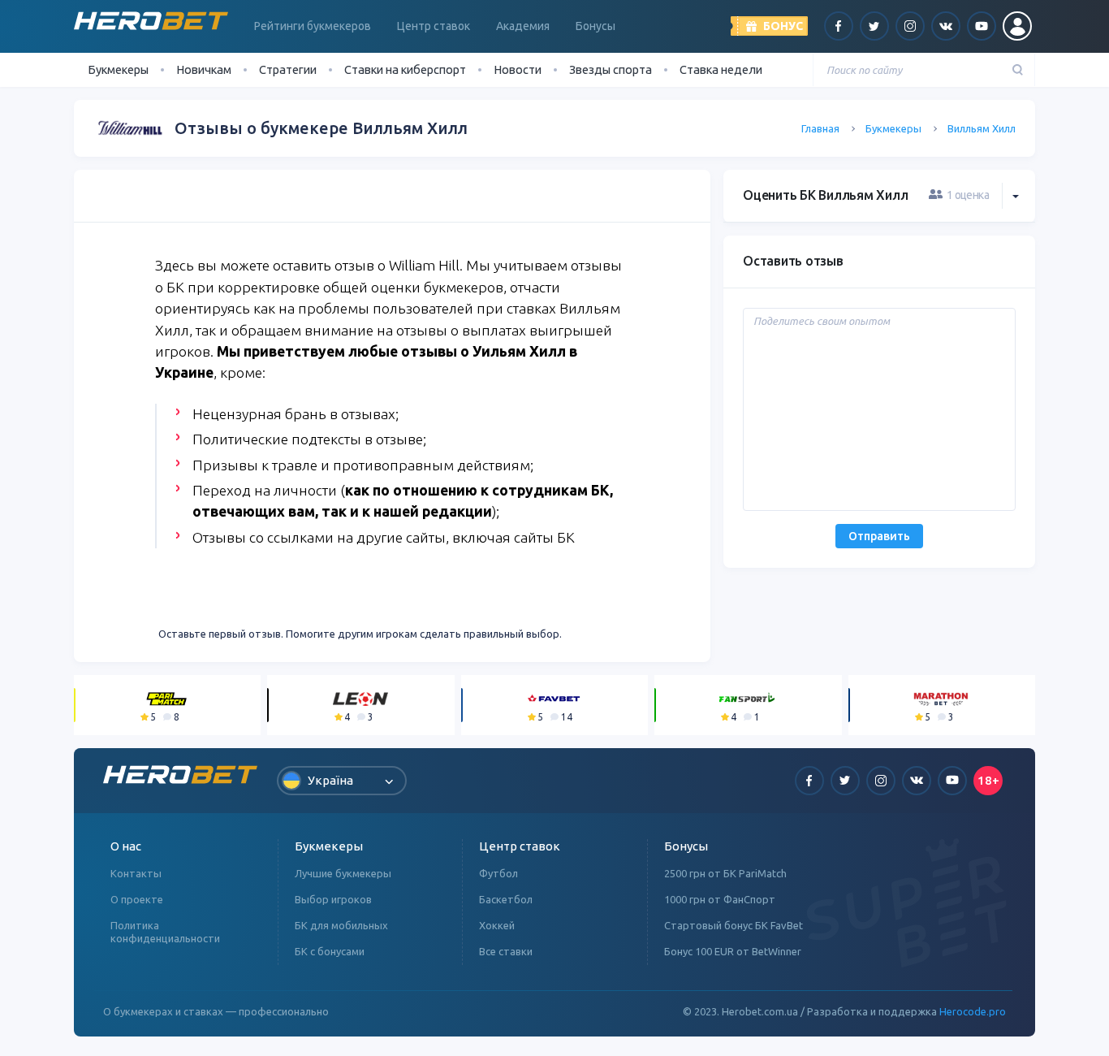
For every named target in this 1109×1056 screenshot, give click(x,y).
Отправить (879, 536)
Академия (523, 25)
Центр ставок (433, 25)
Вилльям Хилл (981, 128)
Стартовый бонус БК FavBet (733, 925)
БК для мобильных (341, 925)
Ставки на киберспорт (405, 69)
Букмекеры (893, 128)
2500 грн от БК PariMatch (725, 873)
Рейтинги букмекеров (312, 25)
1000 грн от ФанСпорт (719, 899)
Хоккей (497, 925)
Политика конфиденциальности (165, 932)
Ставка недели (721, 69)
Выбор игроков (333, 899)
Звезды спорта (610, 69)
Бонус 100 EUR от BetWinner (732, 951)
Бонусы (595, 25)
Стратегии (288, 69)
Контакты (136, 873)
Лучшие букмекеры (343, 873)
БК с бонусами (330, 951)
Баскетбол (506, 899)
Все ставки (506, 951)
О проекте (136, 899)
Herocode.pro (972, 1011)
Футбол (498, 873)
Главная (820, 128)
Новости (518, 69)
